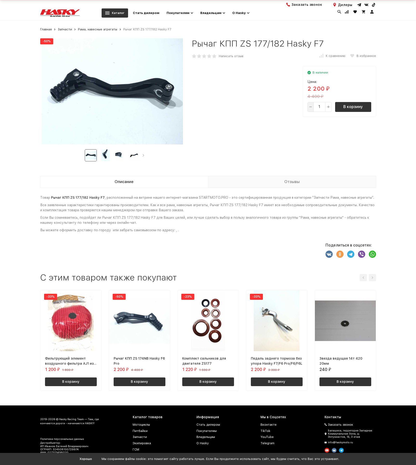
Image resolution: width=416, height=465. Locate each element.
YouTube (267, 437)
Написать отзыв (231, 56)
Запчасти (65, 29)
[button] (143, 155)
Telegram (267, 443)
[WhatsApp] (372, 254)
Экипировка (142, 443)
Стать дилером (146, 13)
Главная (46, 29)
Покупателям (206, 431)
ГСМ (136, 449)
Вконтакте (268, 424)
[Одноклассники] (340, 254)
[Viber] (361, 254)
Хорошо (85, 459)
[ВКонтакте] (329, 254)
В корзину (353, 106)
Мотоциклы (141, 424)
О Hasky (202, 443)
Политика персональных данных (62, 439)
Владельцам (205, 437)
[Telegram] (350, 254)
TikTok (265, 431)
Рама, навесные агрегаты (97, 29)
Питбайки (140, 431)
